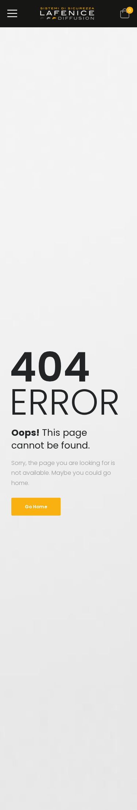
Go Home (36, 507)
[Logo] (67, 13)
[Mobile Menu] (12, 13)
